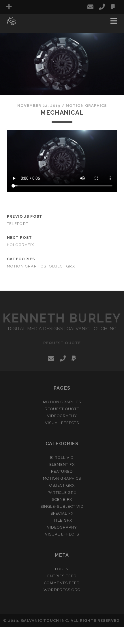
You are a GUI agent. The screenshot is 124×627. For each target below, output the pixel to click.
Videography (62, 416)
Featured (62, 471)
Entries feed (62, 576)
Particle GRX (62, 492)
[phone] (102, 7)
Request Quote (26, 22)
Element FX (62, 464)
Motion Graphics (86, 105)
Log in (62, 569)
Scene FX (62, 499)
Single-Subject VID (62, 506)
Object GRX (62, 266)
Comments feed (62, 583)
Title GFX (62, 520)
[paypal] (113, 7)
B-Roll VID (62, 457)
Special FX (62, 513)
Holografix (20, 245)
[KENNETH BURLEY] (11, 22)
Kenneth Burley (62, 318)
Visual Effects (62, 423)
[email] (90, 7)
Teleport (17, 223)
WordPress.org (62, 590)
